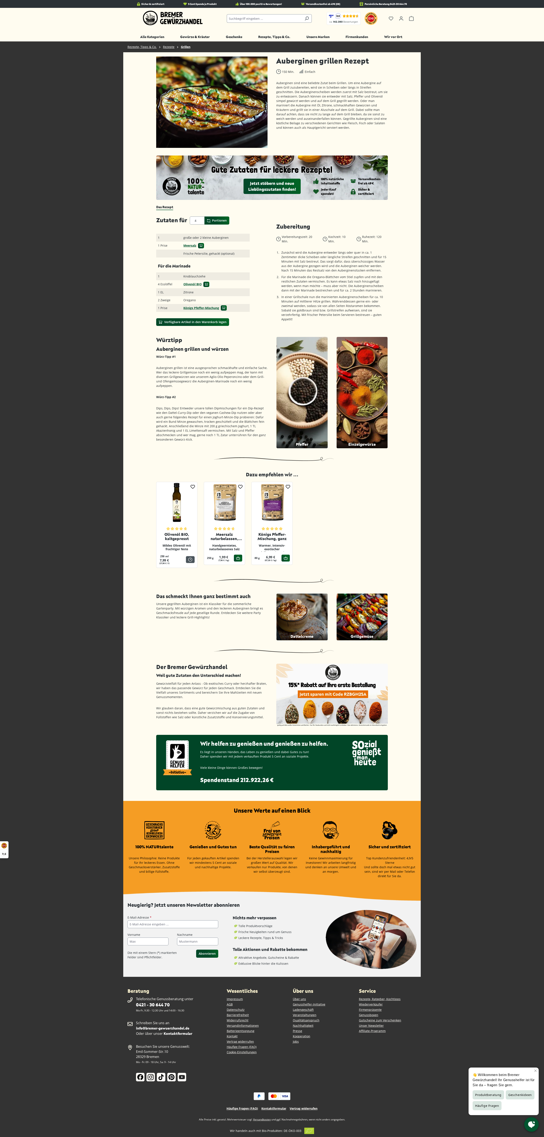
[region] (212, 102)
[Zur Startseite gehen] (173, 18)
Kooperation (301, 1036)
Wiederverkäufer (371, 1004)
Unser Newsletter (371, 1026)
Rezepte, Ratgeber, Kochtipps (380, 999)
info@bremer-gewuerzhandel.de (162, 1028)
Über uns (299, 999)
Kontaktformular (178, 1033)
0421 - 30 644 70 (153, 1004)
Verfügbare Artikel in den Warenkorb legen (195, 322)
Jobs (296, 1041)
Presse (297, 1031)
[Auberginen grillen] (212, 102)
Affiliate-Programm (372, 1031)
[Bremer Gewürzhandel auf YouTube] (182, 1077)
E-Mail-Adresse (140, 917)
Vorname (134, 935)
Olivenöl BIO (192, 284)
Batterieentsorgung (240, 1031)
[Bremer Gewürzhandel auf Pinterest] (171, 1077)
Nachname (185, 935)
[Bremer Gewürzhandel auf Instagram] (150, 1077)
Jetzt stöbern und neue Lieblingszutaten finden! (272, 186)
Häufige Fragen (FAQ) (241, 1047)
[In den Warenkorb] (201, 245)
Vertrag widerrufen (240, 1041)
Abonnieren (207, 954)
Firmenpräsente (370, 1010)
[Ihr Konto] (401, 18)
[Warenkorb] (411, 18)
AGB (230, 1004)
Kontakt (232, 1036)
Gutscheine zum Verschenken (380, 1020)
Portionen (219, 220)
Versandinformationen (243, 1026)
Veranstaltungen (304, 1015)
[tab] (164, 207)
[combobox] (264, 18)
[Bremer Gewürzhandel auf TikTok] (161, 1077)
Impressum (235, 999)
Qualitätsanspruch (306, 1020)
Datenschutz (236, 1010)
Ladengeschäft (303, 1010)
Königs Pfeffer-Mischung (201, 308)
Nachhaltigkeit (303, 1026)
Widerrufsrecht (237, 1020)
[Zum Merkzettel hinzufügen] (192, 486)
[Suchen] (307, 18)
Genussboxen (368, 1015)
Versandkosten (262, 1119)
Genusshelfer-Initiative (309, 1004)
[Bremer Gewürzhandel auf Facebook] (140, 1077)
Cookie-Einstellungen (242, 1052)
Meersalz (189, 245)
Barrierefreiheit (238, 1015)
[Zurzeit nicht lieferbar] (190, 559)
